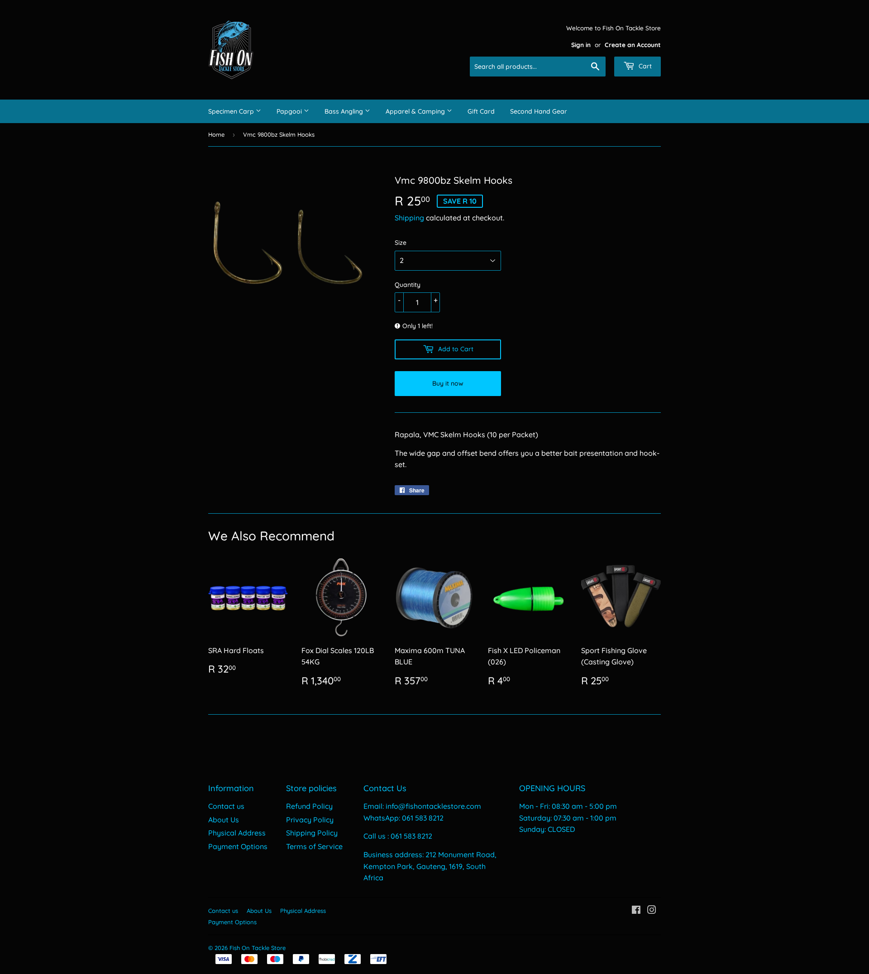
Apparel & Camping (416, 111)
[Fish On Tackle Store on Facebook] (636, 910)
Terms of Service (314, 846)
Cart (644, 66)
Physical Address (237, 832)
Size (400, 243)
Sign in (581, 44)
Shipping (409, 217)
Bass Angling (345, 111)
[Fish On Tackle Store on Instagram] (651, 910)
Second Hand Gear (538, 111)
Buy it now (447, 383)
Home (216, 134)
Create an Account (633, 44)
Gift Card (481, 111)
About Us (223, 819)
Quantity (407, 285)
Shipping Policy (312, 832)
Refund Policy (309, 806)
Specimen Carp (232, 111)
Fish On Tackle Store (257, 947)
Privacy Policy (310, 819)
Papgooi (290, 111)
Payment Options (237, 846)
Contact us (226, 806)
